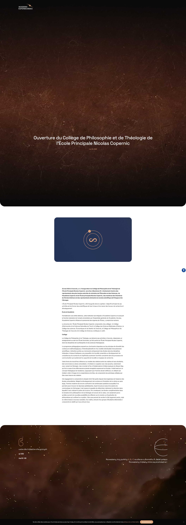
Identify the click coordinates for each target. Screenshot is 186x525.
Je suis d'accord (146, 522)
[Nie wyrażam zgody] (184, 522)
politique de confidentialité (131, 522)
